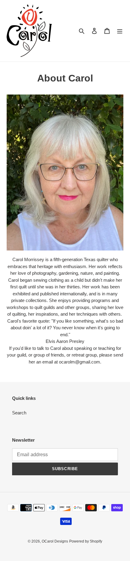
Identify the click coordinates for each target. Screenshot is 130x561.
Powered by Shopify (85, 541)
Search (19, 412)
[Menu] (119, 30)
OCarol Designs (55, 541)
